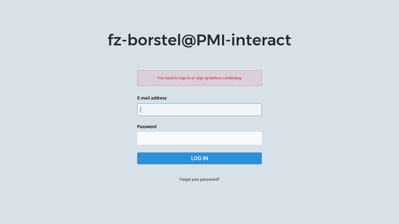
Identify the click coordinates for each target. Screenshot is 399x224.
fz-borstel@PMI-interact (199, 40)
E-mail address (152, 98)
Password (146, 126)
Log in (199, 158)
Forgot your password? (199, 179)
